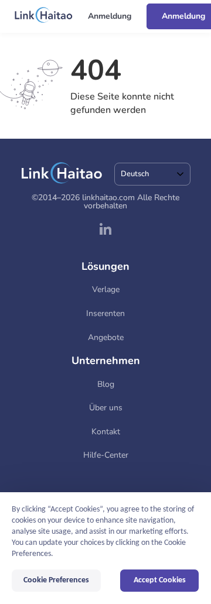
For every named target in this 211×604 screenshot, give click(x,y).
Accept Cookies (160, 580)
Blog (105, 384)
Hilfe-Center (105, 455)
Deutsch (135, 174)
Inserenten (105, 313)
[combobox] (152, 174)
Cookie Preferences (56, 580)
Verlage (106, 289)
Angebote (106, 337)
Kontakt (105, 431)
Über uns (105, 407)
